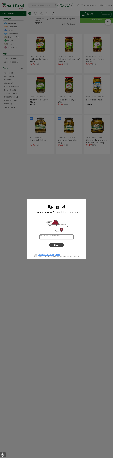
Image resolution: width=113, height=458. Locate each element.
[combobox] (56, 236)
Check (56, 245)
